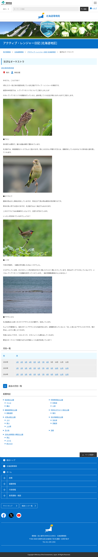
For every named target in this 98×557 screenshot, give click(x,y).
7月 (43, 362)
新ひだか (10, 443)
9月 (52, 368)
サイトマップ (7, 506)
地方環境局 (7, 52)
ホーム (9, 472)
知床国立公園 (9, 400)
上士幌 (9, 426)
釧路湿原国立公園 (11, 410)
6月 (39, 362)
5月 (34, 362)
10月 (56, 368)
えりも (9, 440)
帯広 (8, 437)
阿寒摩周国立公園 (57, 400)
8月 (47, 362)
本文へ (5, 9)
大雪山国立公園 (10, 417)
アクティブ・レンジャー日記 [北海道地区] (41, 52)
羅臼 (8, 406)
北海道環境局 (19, 52)
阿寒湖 (54, 403)
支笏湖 (54, 420)
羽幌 (52, 430)
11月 (61, 368)
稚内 (54, 413)
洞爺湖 (54, 423)
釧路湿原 (10, 413)
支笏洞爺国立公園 (57, 417)
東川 (8, 423)
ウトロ (9, 403)
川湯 (54, 406)
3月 (26, 362)
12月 (67, 368)
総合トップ (11, 460)
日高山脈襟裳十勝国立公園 (14, 434)
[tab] (5, 386)
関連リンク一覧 (27, 506)
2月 (21, 362)
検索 (85, 9)
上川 (8, 420)
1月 (17, 362)
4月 (30, 362)
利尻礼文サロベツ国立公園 (60, 410)
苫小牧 (7, 430)
